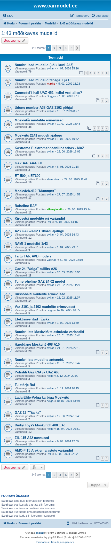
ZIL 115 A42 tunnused (32, 438)
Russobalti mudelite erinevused (40, 294)
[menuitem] (8, 16)
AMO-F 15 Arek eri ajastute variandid (44, 450)
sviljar (50, 68)
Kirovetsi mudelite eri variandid (40, 218)
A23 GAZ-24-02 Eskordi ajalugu (39, 231)
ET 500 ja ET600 (27, 176)
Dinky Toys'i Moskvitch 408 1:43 (40, 425)
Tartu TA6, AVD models (33, 256)
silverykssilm (55, 209)
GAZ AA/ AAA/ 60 (28, 163)
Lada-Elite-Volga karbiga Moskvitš (42, 397)
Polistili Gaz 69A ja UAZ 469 (37, 372)
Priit (49, 221)
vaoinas (52, 259)
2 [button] (54, 48)
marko (51, 83)
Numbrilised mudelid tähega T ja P (42, 80)
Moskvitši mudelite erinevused (39, 120)
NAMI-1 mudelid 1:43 (31, 244)
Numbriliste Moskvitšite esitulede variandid (49, 332)
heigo (50, 310)
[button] (77, 48)
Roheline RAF (26, 206)
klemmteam (54, 179)
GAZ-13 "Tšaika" (28, 413)
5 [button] (71, 48)
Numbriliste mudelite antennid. (39, 360)
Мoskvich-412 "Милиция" (35, 191)
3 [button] (60, 48)
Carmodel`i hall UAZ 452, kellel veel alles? (48, 93)
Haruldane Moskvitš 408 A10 (37, 344)
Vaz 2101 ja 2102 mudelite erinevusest (45, 307)
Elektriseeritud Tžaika (32, 319)
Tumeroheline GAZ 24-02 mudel (40, 281)
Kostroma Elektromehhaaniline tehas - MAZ (49, 148)
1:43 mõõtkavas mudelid (29, 33)
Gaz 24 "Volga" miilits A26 (36, 269)
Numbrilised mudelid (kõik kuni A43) (44, 65)
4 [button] (66, 48)
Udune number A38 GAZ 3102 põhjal (44, 108)
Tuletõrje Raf (25, 385)
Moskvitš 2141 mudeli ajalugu (38, 135)
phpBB (40, 532)
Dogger (51, 96)
